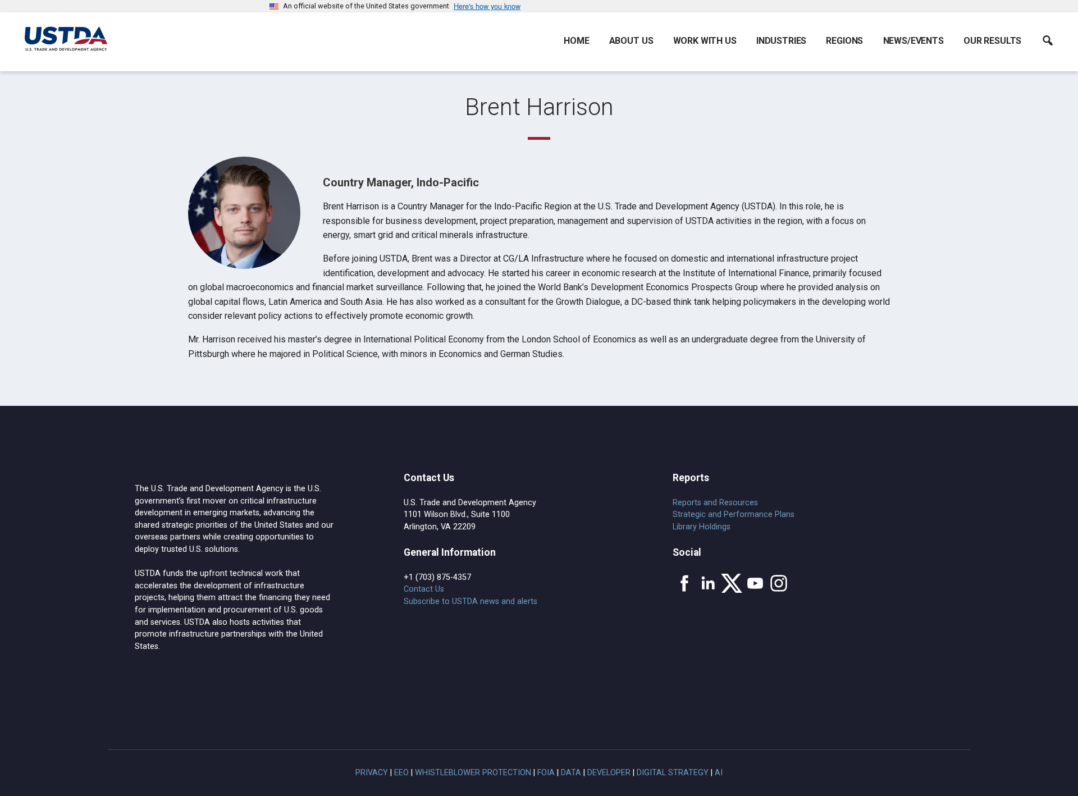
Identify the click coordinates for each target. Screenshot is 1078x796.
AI (719, 772)
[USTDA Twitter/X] (731, 583)
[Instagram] (779, 583)
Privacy (371, 772)
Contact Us (424, 589)
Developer (609, 772)
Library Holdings (701, 527)
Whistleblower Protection (473, 772)
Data (571, 772)
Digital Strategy (673, 772)
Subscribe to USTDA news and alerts (470, 601)
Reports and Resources (715, 502)
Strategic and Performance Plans (733, 514)
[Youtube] (755, 583)
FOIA (546, 772)
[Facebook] (684, 583)
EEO (401, 772)
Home (576, 40)
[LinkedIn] (708, 583)
